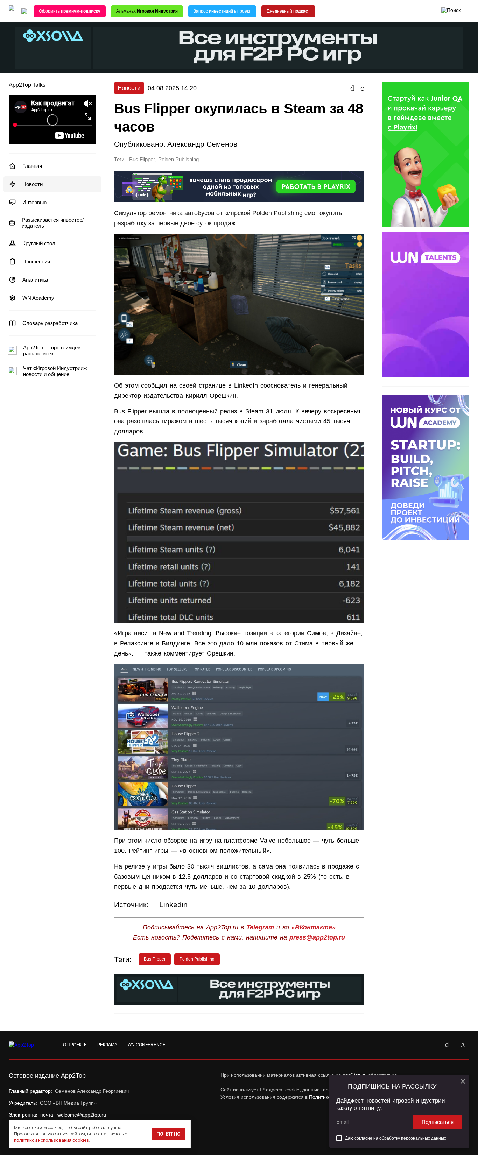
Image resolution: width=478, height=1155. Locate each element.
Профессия (36, 261)
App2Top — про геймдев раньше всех (51, 350)
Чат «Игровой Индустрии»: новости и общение (55, 371)
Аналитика (35, 280)
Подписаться (438, 1122)
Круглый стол (38, 243)
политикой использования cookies (51, 1140)
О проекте (75, 1044)
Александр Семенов (202, 144)
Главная (32, 166)
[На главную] (11, 11)
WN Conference (147, 1044)
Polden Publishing (178, 159)
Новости (32, 184)
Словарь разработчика (50, 323)
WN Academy (38, 298)
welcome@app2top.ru (81, 1115)
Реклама (107, 1044)
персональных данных (423, 1138)
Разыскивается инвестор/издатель (53, 223)
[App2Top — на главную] (28, 1045)
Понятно (168, 1134)
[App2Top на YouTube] (430, 1045)
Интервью (34, 202)
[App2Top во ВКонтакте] (447, 1045)
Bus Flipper (142, 159)
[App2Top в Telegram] (463, 1045)
